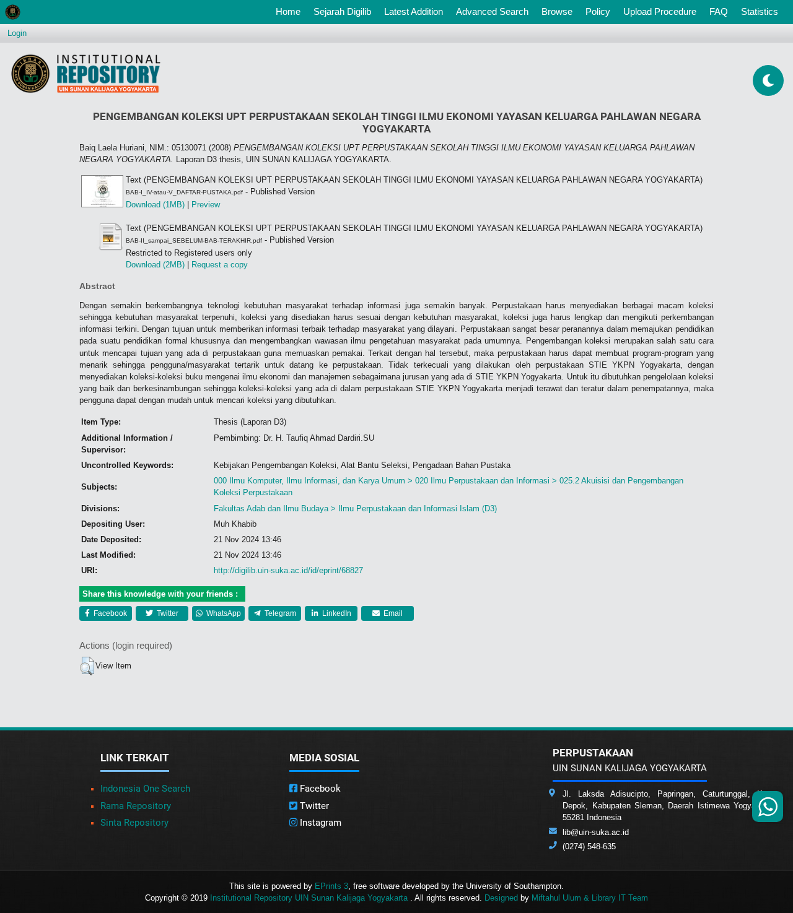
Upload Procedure (659, 11)
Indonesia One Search (145, 788)
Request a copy (219, 264)
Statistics (759, 11)
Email (392, 613)
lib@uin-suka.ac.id (596, 832)
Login (17, 33)
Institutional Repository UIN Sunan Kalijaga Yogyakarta (310, 897)
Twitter (166, 613)
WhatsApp (222, 613)
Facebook (109, 613)
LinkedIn (335, 613)
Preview (205, 204)
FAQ (718, 11)
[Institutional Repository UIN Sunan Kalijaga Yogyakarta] (85, 73)
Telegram (279, 613)
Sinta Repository (134, 822)
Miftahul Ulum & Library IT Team (590, 897)
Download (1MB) (155, 204)
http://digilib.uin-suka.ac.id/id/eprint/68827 (288, 570)
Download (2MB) (155, 264)
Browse (556, 11)
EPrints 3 (331, 886)
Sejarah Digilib (342, 11)
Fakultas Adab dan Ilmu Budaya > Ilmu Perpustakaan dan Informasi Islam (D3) (355, 508)
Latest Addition (413, 11)
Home (290, 11)
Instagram (319, 822)
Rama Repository (135, 805)
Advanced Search (492, 11)
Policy (597, 11)
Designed (501, 897)
